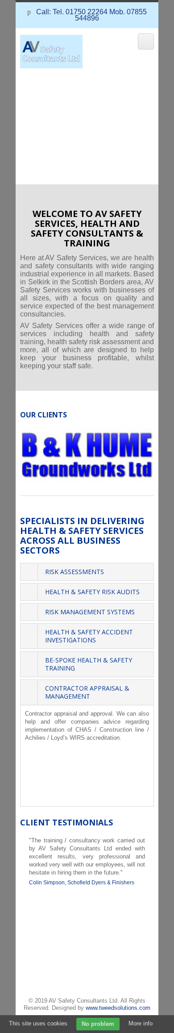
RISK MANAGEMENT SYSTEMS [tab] (90, 612)
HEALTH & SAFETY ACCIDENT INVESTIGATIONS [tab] (89, 636)
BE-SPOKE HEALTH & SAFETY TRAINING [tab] (88, 664)
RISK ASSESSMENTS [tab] (74, 571)
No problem (98, 1024)
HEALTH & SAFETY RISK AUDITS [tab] (92, 591)
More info (140, 1023)
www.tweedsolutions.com (118, 1007)
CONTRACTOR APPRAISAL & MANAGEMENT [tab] (87, 692)
